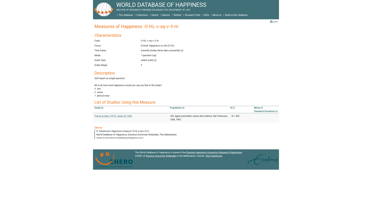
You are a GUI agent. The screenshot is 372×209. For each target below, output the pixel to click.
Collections (142, 15)
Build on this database (236, 15)
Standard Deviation (265, 111)
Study (97, 107)
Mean (257, 107)
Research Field (192, 15)
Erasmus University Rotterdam (161, 156)
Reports (166, 15)
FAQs (206, 15)
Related (177, 15)
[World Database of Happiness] (104, 9)
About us (217, 15)
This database (126, 15)
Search (154, 15)
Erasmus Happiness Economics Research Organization (214, 152)
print (275, 21)
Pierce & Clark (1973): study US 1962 (113, 116)
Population (176, 107)
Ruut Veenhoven (214, 156)
